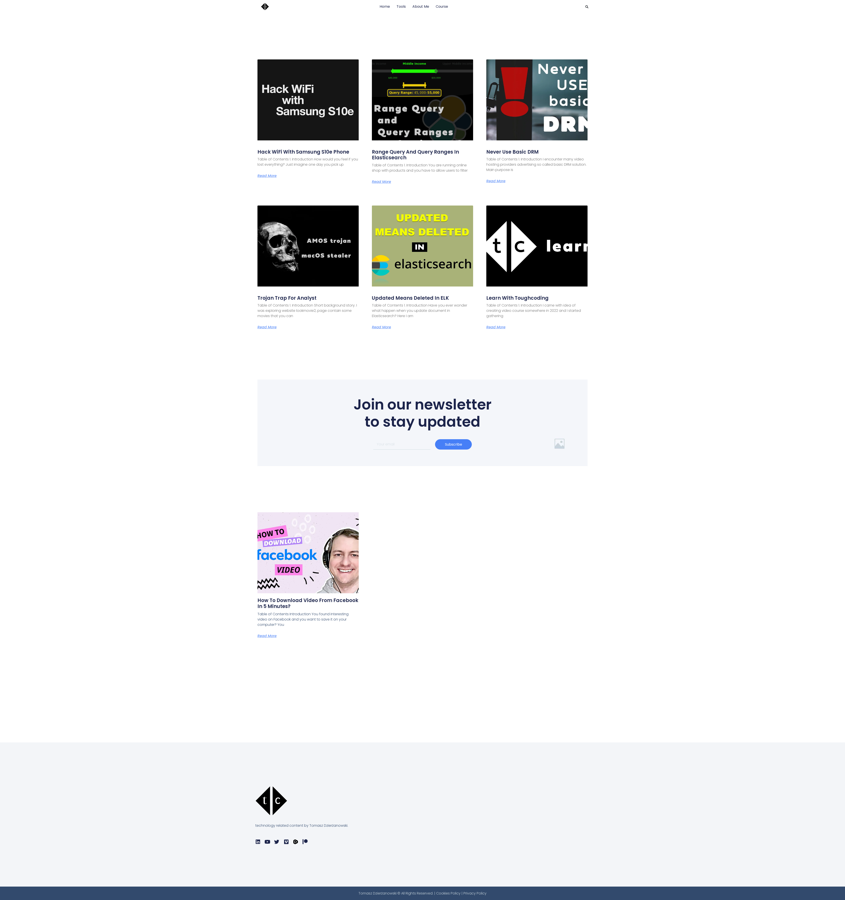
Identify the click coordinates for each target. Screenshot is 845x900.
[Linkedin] (257, 841)
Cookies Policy (448, 893)
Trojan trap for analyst (286, 298)
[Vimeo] (286, 841)
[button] (587, 7)
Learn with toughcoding (517, 298)
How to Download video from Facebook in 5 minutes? (307, 603)
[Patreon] (305, 841)
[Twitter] (276, 841)
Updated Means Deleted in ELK (410, 298)
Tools (401, 6)
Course (442, 6)
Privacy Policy (475, 893)
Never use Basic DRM (512, 152)
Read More (267, 176)
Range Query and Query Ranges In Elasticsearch (415, 155)
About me (420, 6)
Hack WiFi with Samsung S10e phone (303, 152)
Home (385, 6)
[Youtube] (267, 841)
